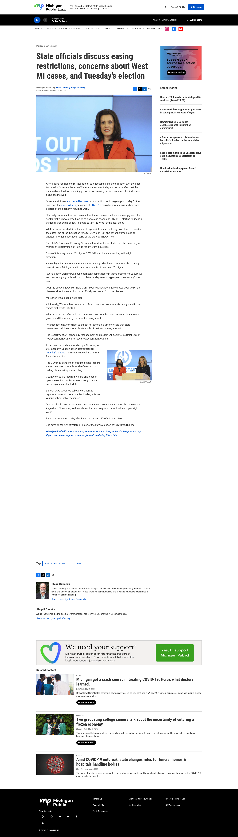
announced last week (78, 201)
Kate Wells (80, 689)
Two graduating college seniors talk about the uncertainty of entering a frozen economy (135, 722)
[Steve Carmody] (42, 590)
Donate (197, 7)
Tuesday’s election (56, 352)
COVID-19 (95, 205)
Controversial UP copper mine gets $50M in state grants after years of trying (180, 111)
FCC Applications (172, 805)
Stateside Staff (81, 729)
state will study (69, 205)
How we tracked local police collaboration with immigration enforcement (175, 124)
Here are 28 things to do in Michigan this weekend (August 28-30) (180, 99)
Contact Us (97, 799)
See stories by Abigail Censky (53, 618)
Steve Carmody (63, 87)
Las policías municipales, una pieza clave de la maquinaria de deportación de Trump (180, 155)
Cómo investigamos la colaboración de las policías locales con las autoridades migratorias (179, 140)
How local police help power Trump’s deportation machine (178, 170)
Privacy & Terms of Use (175, 799)
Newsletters (154, 29)
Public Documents (100, 811)
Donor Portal (179, 7)
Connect (121, 29)
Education (80, 715)
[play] (37, 20)
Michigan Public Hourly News (141, 799)
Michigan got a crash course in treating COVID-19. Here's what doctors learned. (135, 682)
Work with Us (98, 805)
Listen (106, 29)
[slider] (49, 19)
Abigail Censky (78, 87)
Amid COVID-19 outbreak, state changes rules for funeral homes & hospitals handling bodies (131, 762)
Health (79, 755)
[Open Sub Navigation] (41, 29)
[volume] (45, 20)
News (37, 29)
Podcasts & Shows (69, 29)
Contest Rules (135, 805)
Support (136, 29)
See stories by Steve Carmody (69, 599)
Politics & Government (46, 46)
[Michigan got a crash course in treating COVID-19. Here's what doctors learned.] (55, 684)
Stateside (50, 29)
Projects (91, 29)
